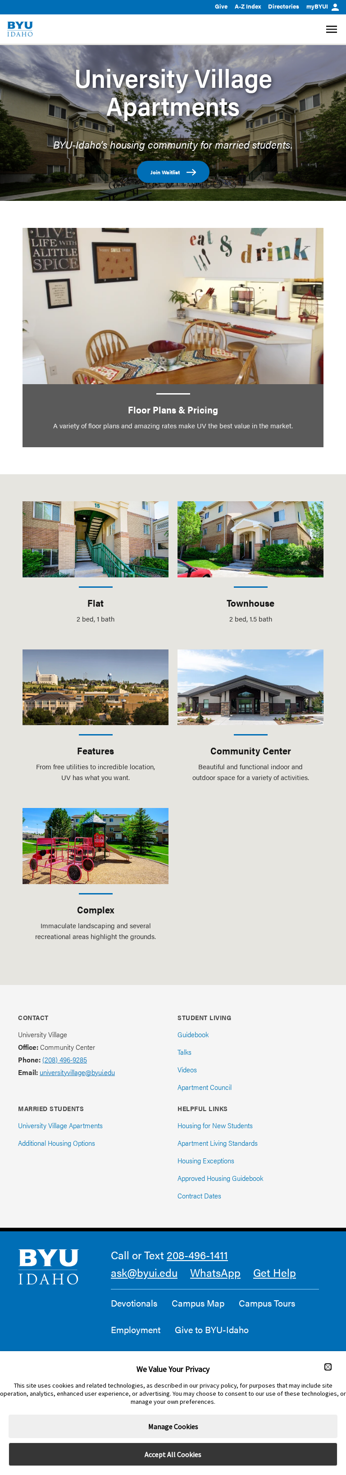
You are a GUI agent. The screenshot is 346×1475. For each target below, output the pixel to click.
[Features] (95, 687)
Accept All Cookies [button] (173, 1454)
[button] (328, 1367)
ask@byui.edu (144, 1272)
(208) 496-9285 (64, 1059)
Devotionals (134, 1303)
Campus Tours (267, 1303)
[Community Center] (250, 687)
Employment (135, 1329)
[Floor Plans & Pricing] (173, 306)
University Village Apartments (173, 91)
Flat (95, 602)
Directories (283, 6)
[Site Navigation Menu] (332, 29)
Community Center (250, 750)
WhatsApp (215, 1272)
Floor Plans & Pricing (173, 409)
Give (221, 6)
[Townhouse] (250, 539)
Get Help (274, 1272)
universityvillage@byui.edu (77, 1072)
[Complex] (95, 846)
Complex (95, 909)
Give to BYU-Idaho (212, 1329)
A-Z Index (248, 6)
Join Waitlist (165, 172)
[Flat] (95, 539)
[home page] (20, 29)
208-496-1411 (197, 1254)
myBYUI (317, 6)
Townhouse (250, 602)
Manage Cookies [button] (173, 1426)
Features (95, 750)
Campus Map (198, 1303)
